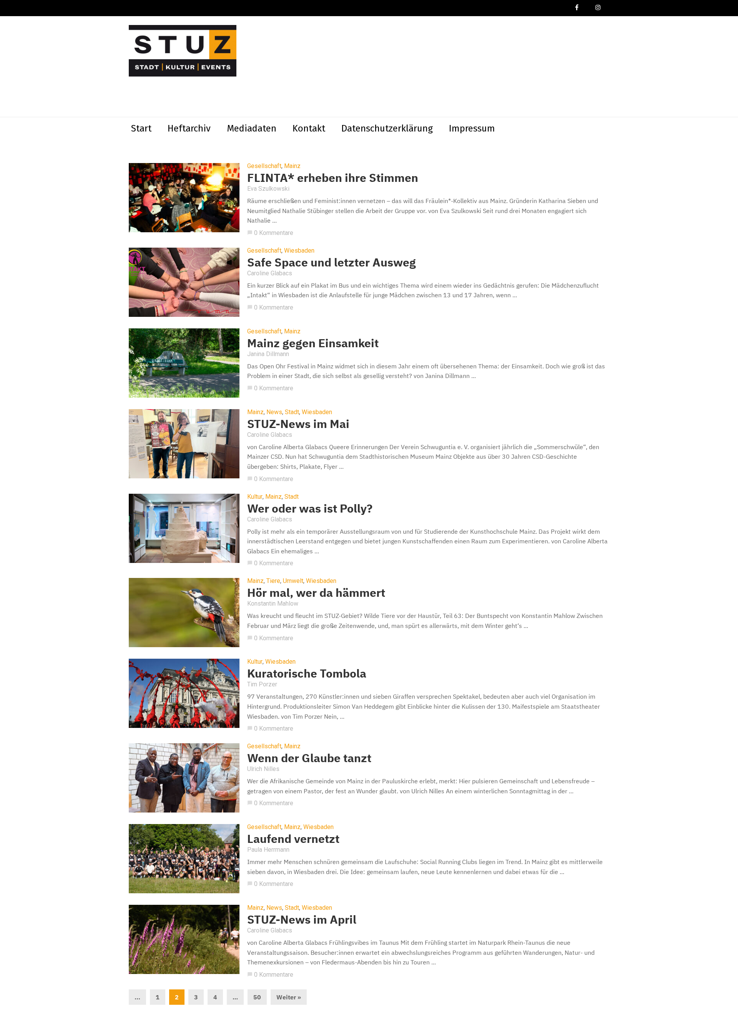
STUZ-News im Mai (298, 423)
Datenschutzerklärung (387, 128)
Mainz (292, 166)
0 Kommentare (270, 232)
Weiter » (288, 997)
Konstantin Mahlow (272, 603)
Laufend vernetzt (293, 838)
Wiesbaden (299, 251)
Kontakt (309, 128)
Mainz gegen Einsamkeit (313, 342)
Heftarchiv (189, 128)
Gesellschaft (264, 166)
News (274, 412)
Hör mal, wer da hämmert (316, 592)
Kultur (255, 497)
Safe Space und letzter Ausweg (331, 262)
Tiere (273, 581)
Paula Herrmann (268, 849)
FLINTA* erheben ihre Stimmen (332, 177)
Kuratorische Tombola (306, 673)
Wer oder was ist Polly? (309, 508)
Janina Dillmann (268, 354)
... (137, 997)
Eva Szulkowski (268, 188)
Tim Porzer (262, 684)
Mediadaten (251, 128)
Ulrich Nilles (263, 769)
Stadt (292, 412)
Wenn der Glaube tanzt (309, 757)
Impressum (472, 128)
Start (141, 128)
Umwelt (293, 581)
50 (257, 997)
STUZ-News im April (301, 919)
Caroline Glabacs (269, 273)
